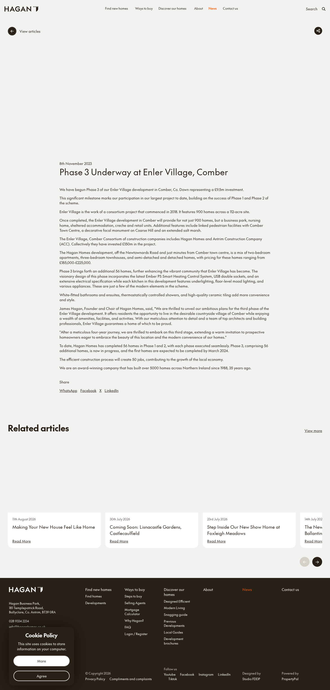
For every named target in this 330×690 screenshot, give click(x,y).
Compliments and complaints (131, 679)
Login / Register (136, 634)
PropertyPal (290, 679)
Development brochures (173, 641)
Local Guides (173, 632)
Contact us (230, 8)
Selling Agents (135, 603)
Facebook (88, 390)
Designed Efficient (177, 601)
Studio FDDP (251, 679)
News (213, 8)
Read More (21, 541)
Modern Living (174, 608)
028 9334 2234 (19, 621)
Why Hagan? (134, 621)
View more (313, 430)
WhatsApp (68, 390)
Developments (95, 603)
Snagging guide (175, 614)
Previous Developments (174, 623)
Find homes (93, 596)
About (198, 8)
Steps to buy (133, 596)
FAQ (128, 627)
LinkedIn (112, 390)
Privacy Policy (95, 679)
